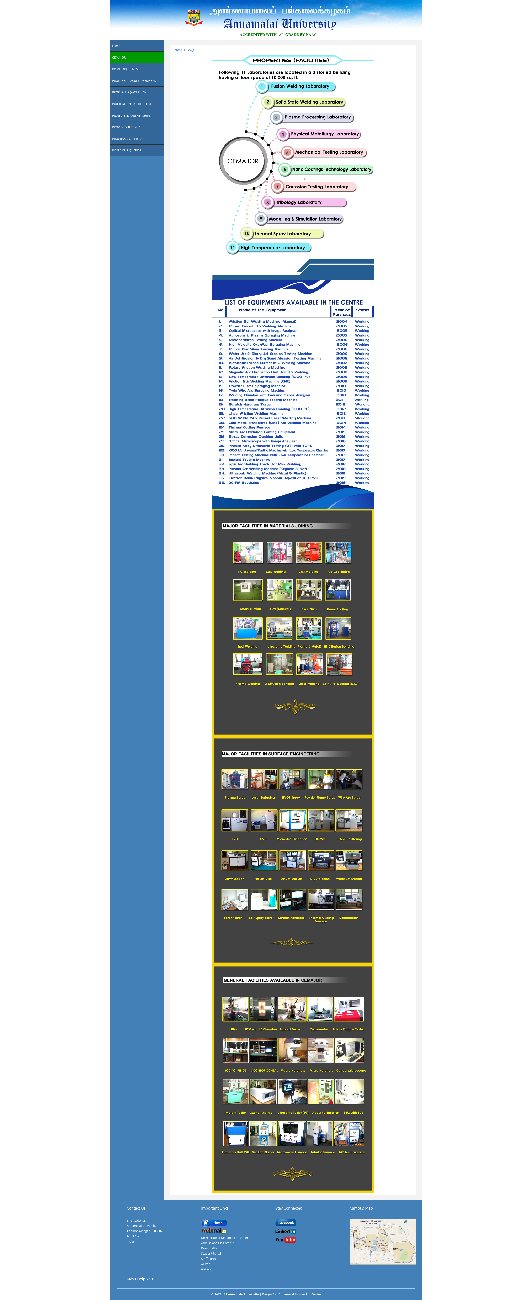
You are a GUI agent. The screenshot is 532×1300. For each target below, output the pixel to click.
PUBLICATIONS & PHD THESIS (132, 104)
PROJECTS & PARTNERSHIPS (131, 115)
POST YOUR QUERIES (126, 150)
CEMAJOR (119, 57)
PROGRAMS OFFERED (127, 139)
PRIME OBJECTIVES (125, 69)
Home (116, 46)
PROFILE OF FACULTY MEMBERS (134, 81)
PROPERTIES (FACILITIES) (129, 92)
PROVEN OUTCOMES (126, 127)
